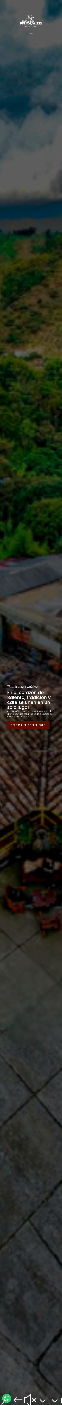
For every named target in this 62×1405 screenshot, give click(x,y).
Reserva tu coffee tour (28, 725)
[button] (6, 1398)
